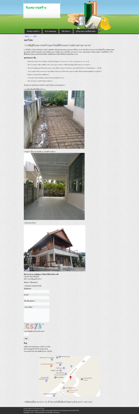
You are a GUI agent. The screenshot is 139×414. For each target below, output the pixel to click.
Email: (26, 295)
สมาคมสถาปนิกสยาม (53, 410)
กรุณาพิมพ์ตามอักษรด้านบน (34, 331)
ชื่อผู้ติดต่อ (28, 289)
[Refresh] (43, 324)
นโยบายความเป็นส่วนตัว (86, 31)
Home (25, 408)
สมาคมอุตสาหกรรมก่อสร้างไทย (70, 410)
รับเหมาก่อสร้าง (36, 7)
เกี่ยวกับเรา (66, 31)
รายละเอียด (28, 307)
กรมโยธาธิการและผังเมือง (31, 410)
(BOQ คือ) (80, 68)
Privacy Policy (39, 408)
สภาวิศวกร (43, 410)
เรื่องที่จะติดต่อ (29, 301)
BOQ (100, 68)
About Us (31, 408)
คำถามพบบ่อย (50, 31)
